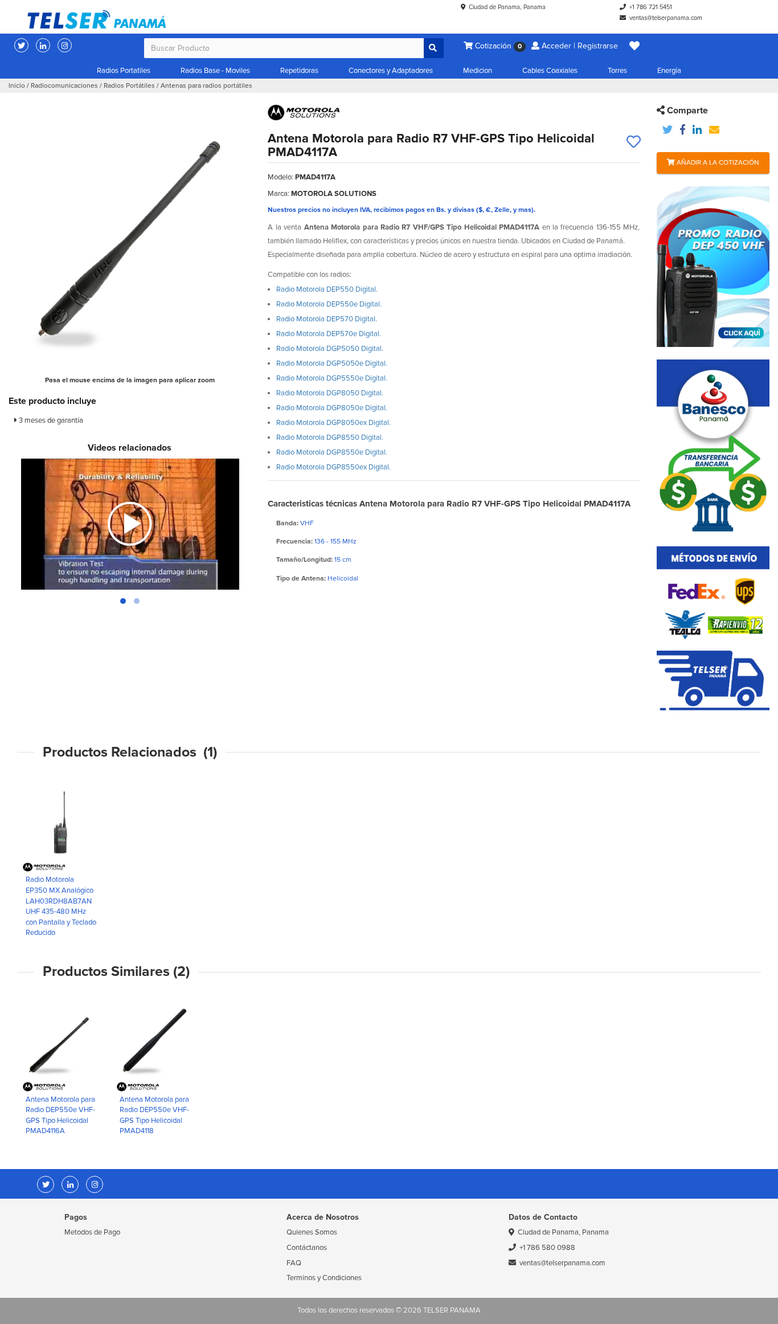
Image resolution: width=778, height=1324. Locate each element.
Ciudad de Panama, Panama (507, 7)
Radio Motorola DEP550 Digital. (327, 289)
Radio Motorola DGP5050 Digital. (329, 348)
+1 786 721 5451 (650, 7)
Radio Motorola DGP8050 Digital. (329, 393)
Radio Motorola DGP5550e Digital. (331, 378)
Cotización (497, 46)
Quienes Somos (311, 1232)
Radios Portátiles (129, 85)
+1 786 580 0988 (547, 1247)
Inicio (17, 85)
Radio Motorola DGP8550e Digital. (331, 452)
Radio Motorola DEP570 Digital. (326, 319)
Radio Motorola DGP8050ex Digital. (333, 422)
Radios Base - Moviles (215, 70)
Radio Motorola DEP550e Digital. (329, 304)
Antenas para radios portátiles (206, 85)
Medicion (477, 70)
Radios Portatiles (123, 70)
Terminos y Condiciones (324, 1277)
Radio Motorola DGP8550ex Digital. (333, 467)
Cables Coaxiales (550, 70)
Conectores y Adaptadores (391, 70)
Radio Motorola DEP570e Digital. (328, 333)
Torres (617, 70)
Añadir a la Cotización (717, 162)
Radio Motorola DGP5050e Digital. (331, 363)
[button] (634, 46)
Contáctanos (306, 1247)
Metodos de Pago (92, 1232)
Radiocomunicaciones (64, 85)
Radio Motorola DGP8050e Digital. (331, 407)
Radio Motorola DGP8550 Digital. (329, 437)
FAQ (293, 1263)
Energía (669, 70)
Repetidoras (299, 70)
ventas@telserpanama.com (665, 18)
